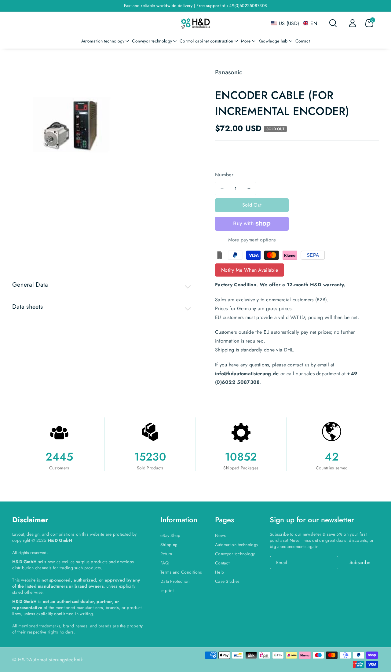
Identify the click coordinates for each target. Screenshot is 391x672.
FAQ (164, 563)
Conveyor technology (235, 554)
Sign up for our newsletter (312, 519)
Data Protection (175, 581)
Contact (222, 563)
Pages (224, 519)
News (220, 535)
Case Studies (227, 581)
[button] (294, 23)
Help (219, 572)
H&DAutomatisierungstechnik (50, 659)
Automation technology (236, 545)
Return (166, 554)
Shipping (168, 545)
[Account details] (352, 23)
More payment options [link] (252, 239)
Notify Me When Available (249, 270)
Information (178, 519)
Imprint (167, 590)
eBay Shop (170, 535)
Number (224, 174)
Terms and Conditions (181, 572)
